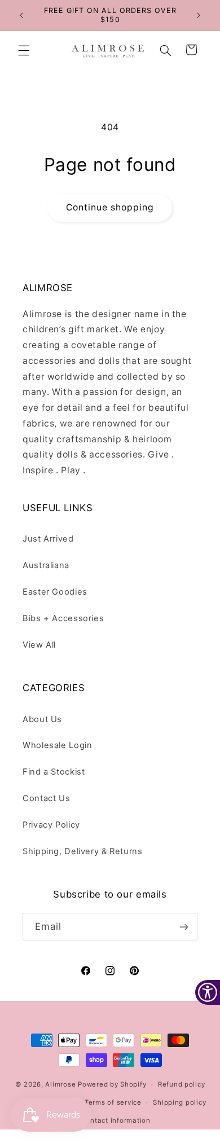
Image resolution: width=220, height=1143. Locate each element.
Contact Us (46, 798)
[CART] (192, 50)
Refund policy (181, 1084)
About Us (42, 719)
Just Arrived (48, 539)
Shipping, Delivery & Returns (83, 851)
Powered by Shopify (112, 1084)
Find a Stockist (54, 772)
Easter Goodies (55, 592)
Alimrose (60, 1084)
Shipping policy (179, 1102)
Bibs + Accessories (63, 618)
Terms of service (113, 1102)
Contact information (116, 1120)
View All (39, 645)
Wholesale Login (57, 745)
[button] (24, 50)
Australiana (46, 565)
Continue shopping (110, 207)
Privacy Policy (51, 825)
